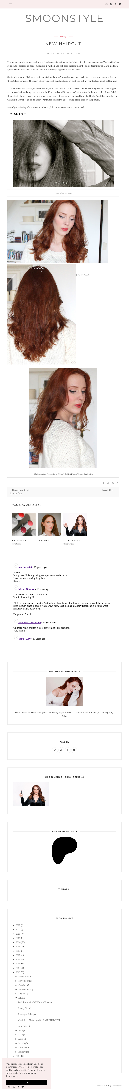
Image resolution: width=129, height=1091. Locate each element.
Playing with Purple (27, 1014)
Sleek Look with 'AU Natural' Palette (35, 1002)
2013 (18, 972)
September (23, 989)
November (23, 980)
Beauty (63, 36)
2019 (18, 946)
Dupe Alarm (44, 540)
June (20, 1030)
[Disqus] (63, 601)
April (20, 1039)
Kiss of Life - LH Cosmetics (71, 542)
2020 (18, 942)
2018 (18, 951)
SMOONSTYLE (64, 18)
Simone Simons (60, 53)
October (22, 985)
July (20, 998)
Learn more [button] (12, 1076)
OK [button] (26, 1082)
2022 (18, 934)
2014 (18, 968)
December (23, 976)
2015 (18, 963)
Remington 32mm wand (53, 88)
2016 (18, 959)
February (22, 1047)
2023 (18, 929)
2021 (18, 938)
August (21, 993)
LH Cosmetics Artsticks (19, 542)
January (22, 1051)
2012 (18, 1056)
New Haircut (24, 1026)
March (21, 1043)
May (20, 1034)
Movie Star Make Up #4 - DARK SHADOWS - (39, 1020)
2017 (18, 955)
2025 (18, 925)
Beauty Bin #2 (24, 1008)
